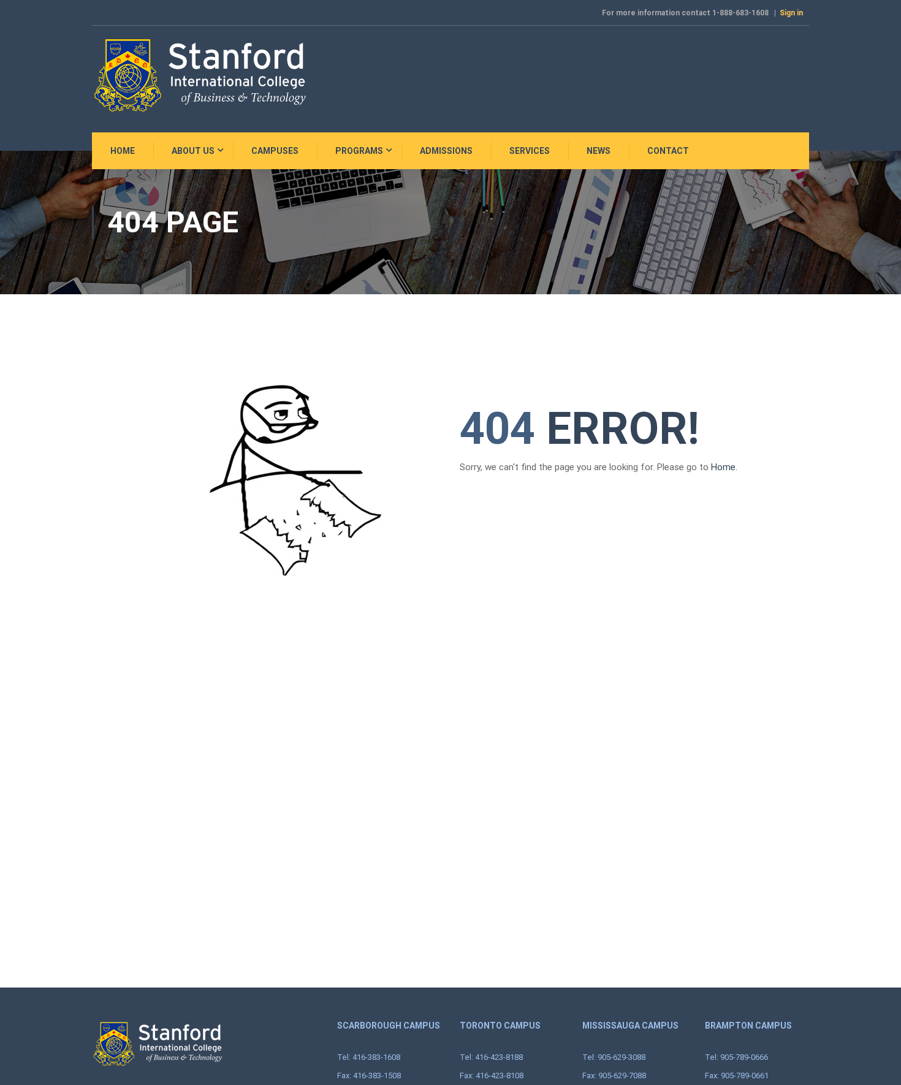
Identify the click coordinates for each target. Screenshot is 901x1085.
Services (529, 151)
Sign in (791, 13)
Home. (724, 467)
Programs (359, 151)
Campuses (274, 151)
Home (122, 151)
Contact (668, 151)
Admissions (446, 151)
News (598, 151)
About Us (193, 151)
